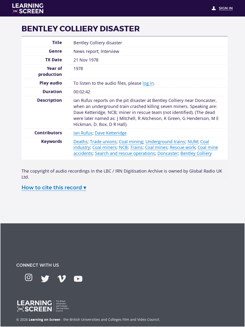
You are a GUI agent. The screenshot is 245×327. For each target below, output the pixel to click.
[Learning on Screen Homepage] (28, 8)
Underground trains (165, 141)
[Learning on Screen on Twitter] (45, 279)
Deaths (80, 141)
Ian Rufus (82, 133)
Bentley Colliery (196, 153)
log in (148, 83)
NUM (193, 141)
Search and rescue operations (125, 153)
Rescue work (182, 147)
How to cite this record (54, 187)
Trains (136, 147)
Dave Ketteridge (111, 133)
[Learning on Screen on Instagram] (28, 277)
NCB (123, 147)
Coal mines (156, 147)
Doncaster (167, 153)
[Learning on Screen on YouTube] (78, 279)
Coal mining (131, 141)
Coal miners (104, 147)
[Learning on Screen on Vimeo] (61, 279)
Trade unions (103, 141)
